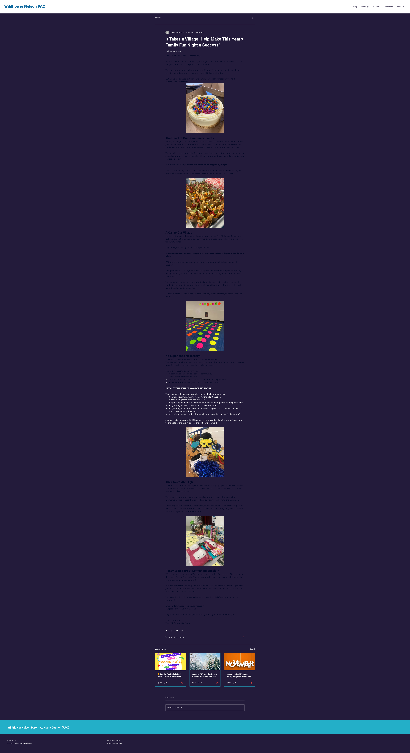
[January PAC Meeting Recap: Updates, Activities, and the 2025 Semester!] (205, 661)
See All (252, 649)
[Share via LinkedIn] (177, 630)
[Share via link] (182, 630)
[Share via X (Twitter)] (172, 630)
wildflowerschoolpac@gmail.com (19, 743)
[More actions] (243, 32)
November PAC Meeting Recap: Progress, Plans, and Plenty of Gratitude (239, 675)
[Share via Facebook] (166, 630)
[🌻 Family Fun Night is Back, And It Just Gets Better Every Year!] (170, 661)
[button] (252, 18)
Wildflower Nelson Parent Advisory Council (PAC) (38, 727)
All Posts (158, 18)
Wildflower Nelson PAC (24, 6)
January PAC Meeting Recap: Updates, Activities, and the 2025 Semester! (204, 675)
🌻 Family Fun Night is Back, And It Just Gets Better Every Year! (169, 675)
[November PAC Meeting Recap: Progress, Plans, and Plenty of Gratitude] (239, 661)
